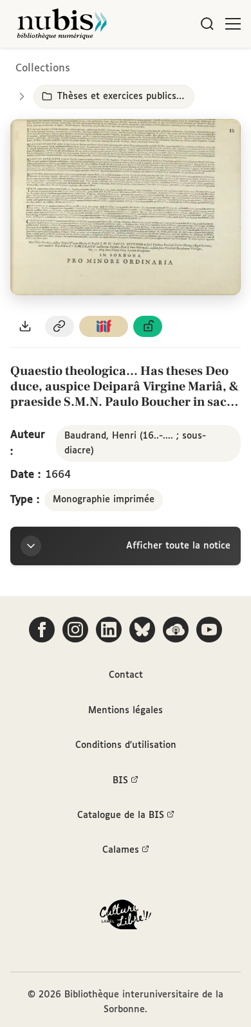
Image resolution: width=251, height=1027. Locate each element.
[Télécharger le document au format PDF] (25, 326)
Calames (120, 850)
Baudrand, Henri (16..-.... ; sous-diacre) (135, 443)
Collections (42, 68)
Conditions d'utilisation (125, 745)
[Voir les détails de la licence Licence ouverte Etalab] (148, 326)
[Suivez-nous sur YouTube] (209, 629)
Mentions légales (125, 710)
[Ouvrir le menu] (233, 24)
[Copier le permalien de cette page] (60, 326)
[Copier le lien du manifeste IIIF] (103, 326)
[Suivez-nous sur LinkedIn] (109, 629)
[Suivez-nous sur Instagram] (75, 629)
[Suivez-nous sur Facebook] (42, 629)
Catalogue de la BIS (120, 815)
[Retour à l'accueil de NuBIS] (61, 24)
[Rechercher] (207, 24)
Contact (126, 675)
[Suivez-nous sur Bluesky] (142, 629)
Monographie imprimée (103, 499)
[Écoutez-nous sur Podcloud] (176, 629)
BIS (120, 780)
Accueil (187, 65)
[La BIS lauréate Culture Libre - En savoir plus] (125, 917)
